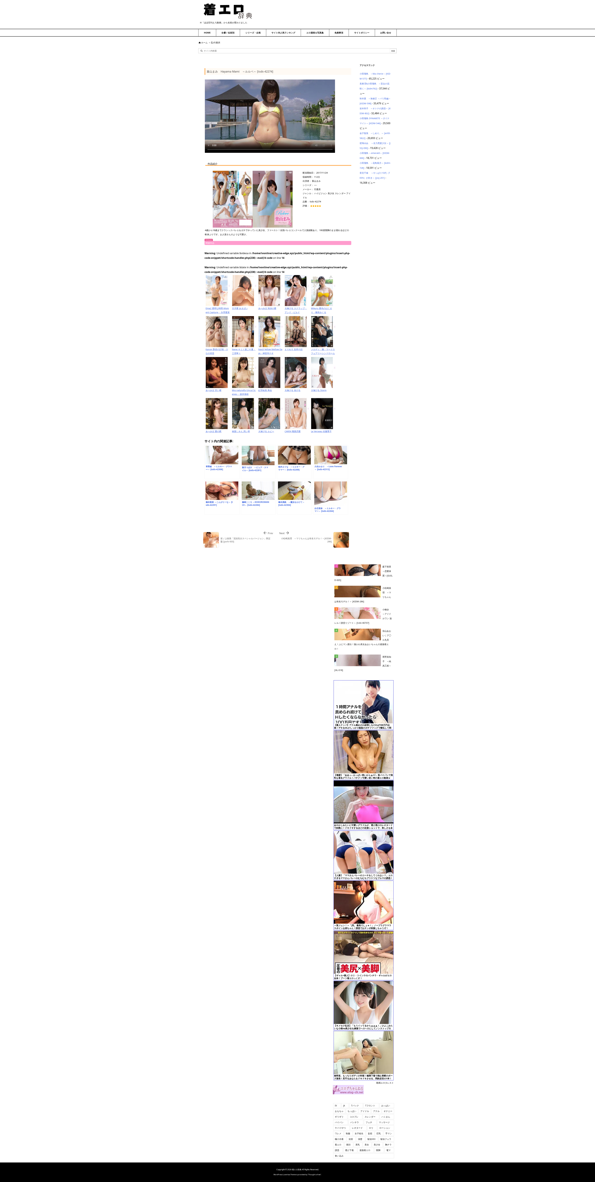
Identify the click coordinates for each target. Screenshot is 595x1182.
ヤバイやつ (340, 1127)
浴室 (351, 1139)
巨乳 (379, 1133)
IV (336, 1105)
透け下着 (349, 1150)
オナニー (388, 1111)
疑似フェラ (385, 1139)
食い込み (339, 1155)
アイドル (364, 1111)
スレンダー (370, 1116)
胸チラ (388, 1144)
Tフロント (370, 1105)
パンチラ (354, 1122)
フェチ (369, 1122)
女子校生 (359, 1133)
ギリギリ (339, 1116)
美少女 (377, 1144)
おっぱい (385, 1105)
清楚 (360, 1139)
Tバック (355, 1105)
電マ (388, 1150)
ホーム (204, 42)
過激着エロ (364, 1150)
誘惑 (337, 1150)
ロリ (371, 1127)
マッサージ (384, 1122)
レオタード (357, 1127)
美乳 (357, 1144)
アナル (376, 1111)
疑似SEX (371, 1139)
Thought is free (314, 1174)
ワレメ (338, 1133)
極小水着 (339, 1139)
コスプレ (354, 1116)
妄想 (370, 1133)
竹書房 (217, 42)
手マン (388, 1133)
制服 (348, 1133)
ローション (384, 1127)
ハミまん (385, 1116)
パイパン (339, 1122)
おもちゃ (339, 1111)
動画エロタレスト (385, 1082)
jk (344, 1105)
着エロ (338, 1144)
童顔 (348, 1144)
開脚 (378, 1150)
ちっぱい (352, 1111)
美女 (367, 1144)
